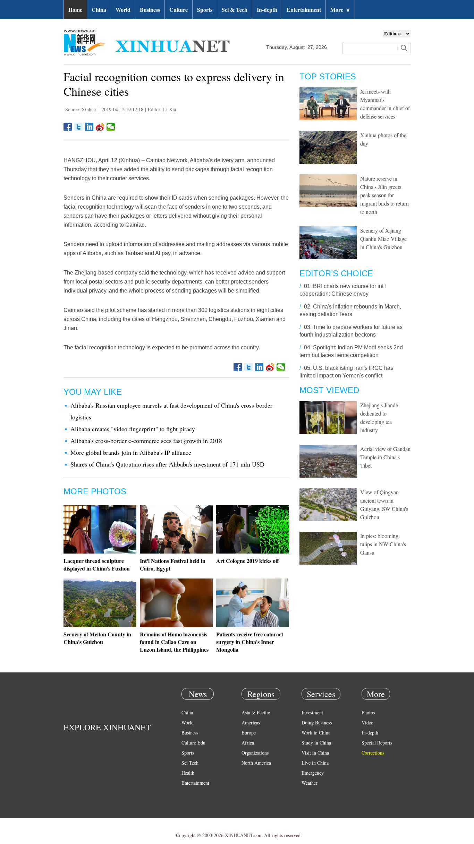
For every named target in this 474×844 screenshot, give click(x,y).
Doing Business (317, 722)
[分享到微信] (111, 127)
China (99, 10)
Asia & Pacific (256, 712)
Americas (251, 722)
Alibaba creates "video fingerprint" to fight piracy (132, 429)
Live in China (315, 762)
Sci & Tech (234, 10)
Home (75, 10)
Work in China (316, 732)
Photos (368, 712)
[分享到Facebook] (68, 127)
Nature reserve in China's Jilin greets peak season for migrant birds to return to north (384, 195)
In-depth (267, 10)
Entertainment (304, 10)
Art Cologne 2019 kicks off (247, 561)
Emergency (313, 772)
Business (150, 10)
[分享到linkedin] (89, 127)
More (340, 10)
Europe (249, 732)
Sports (204, 10)
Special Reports (377, 742)
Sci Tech (189, 762)
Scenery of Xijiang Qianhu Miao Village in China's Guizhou (383, 239)
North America (256, 762)
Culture (178, 10)
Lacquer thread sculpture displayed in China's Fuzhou (97, 564)
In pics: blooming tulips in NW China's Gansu (383, 544)
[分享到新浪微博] (100, 127)
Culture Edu (193, 742)
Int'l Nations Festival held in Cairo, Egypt (172, 564)
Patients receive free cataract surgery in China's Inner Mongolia (249, 641)
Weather (310, 783)
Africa (248, 742)
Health (187, 772)
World (123, 10)
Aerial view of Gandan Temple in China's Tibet (385, 457)
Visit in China (315, 752)
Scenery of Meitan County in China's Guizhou (97, 638)
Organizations (255, 752)
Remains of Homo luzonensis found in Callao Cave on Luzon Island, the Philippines (174, 641)
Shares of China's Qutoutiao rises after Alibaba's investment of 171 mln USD (167, 464)
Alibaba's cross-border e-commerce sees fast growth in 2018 (146, 440)
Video (367, 722)
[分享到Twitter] (78, 127)
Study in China (316, 742)
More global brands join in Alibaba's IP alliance (130, 452)
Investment (312, 712)
